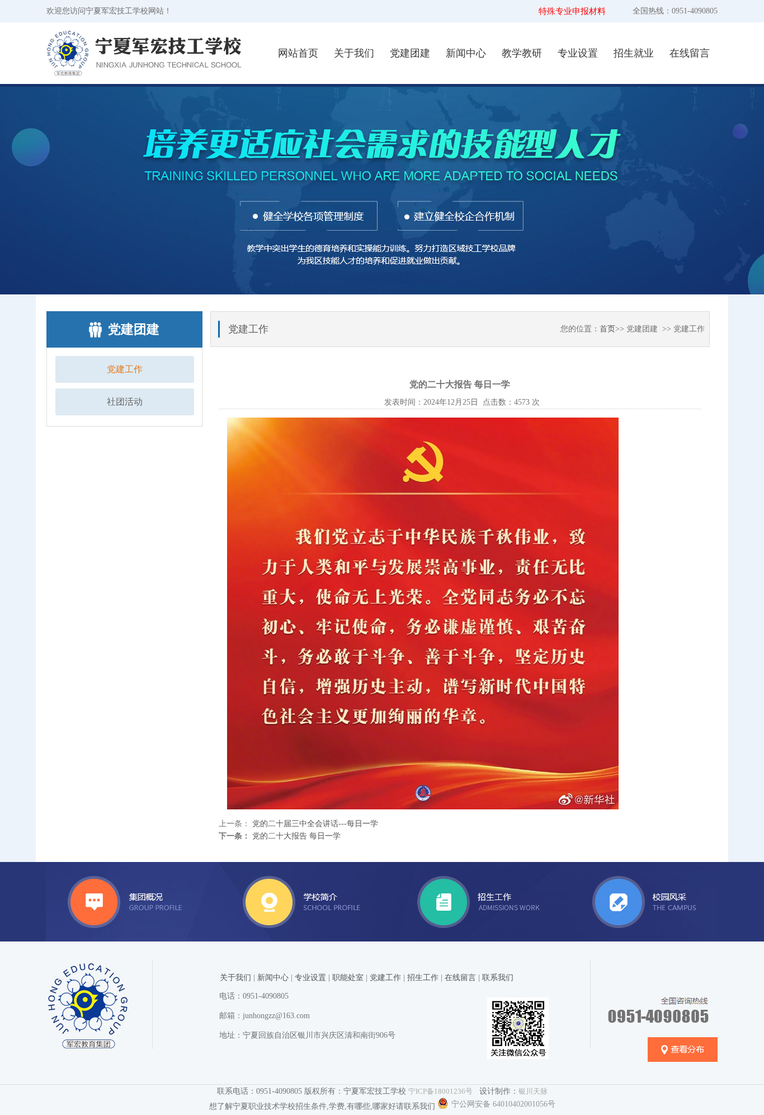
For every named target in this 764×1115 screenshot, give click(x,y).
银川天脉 (533, 1091)
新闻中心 (466, 53)
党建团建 (410, 53)
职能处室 (348, 977)
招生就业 (634, 53)
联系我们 (497, 977)
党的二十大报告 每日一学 (295, 836)
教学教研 (522, 53)
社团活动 (125, 401)
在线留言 (689, 53)
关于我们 (354, 53)
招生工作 (422, 977)
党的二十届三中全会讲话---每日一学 (314, 823)
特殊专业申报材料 (572, 11)
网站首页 (298, 53)
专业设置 (578, 53)
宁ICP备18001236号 (440, 1091)
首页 (607, 329)
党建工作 (125, 369)
